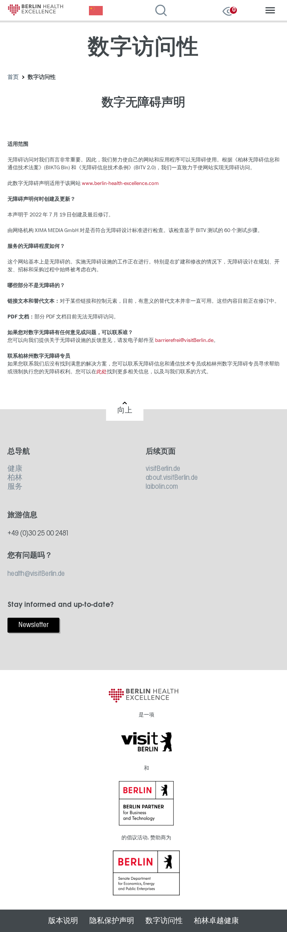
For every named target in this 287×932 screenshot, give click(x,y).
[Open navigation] (270, 11)
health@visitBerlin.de (36, 574)
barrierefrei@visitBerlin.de (184, 340)
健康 (15, 469)
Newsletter (33, 625)
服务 (15, 487)
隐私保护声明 (111, 921)
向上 (125, 410)
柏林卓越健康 (216, 921)
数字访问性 (164, 921)
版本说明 (63, 921)
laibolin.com (162, 487)
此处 (101, 371)
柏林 (15, 478)
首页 (13, 77)
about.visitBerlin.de (172, 478)
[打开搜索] (163, 11)
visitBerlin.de (163, 469)
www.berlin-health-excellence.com (120, 183)
